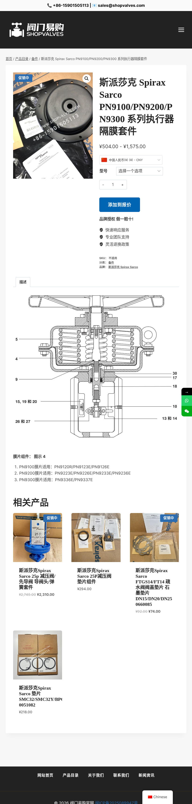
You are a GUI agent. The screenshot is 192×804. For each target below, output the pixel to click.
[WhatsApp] (186, 400)
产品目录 (71, 775)
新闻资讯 (147, 775)
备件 (111, 262)
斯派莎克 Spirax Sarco (123, 267)
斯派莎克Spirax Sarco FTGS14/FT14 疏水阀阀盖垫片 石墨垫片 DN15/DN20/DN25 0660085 (154, 587)
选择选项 (26, 608)
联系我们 (121, 775)
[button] (86, 78)
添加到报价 (119, 205)
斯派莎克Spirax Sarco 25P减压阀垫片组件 (94, 576)
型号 (103, 171)
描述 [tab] (22, 282)
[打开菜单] (183, 30)
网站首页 (45, 775)
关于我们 (96, 775)
